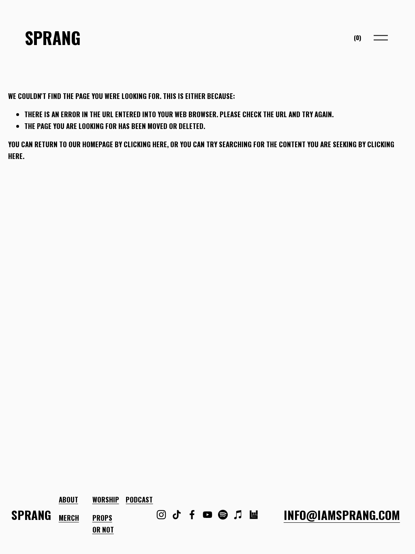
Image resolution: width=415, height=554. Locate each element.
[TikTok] (177, 515)
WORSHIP (105, 499)
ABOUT (68, 499)
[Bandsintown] (254, 515)
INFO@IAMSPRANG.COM (342, 514)
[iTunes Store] (238, 515)
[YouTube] (207, 515)
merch (69, 518)
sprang (53, 37)
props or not (103, 524)
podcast (139, 499)
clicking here (145, 144)
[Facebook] (192, 515)
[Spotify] (223, 515)
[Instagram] (161, 515)
